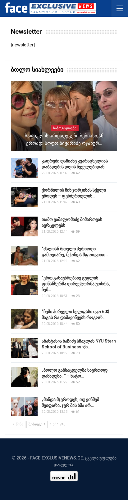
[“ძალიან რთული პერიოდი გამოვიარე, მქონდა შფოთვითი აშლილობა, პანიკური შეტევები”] (24, 256)
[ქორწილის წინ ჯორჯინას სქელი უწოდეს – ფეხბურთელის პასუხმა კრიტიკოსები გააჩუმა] (24, 197)
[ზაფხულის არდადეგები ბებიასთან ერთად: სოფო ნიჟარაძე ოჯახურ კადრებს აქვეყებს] (64, 116)
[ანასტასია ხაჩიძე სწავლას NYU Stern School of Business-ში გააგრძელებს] (24, 348)
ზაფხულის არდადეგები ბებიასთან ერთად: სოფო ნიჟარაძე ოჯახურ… (64, 139)
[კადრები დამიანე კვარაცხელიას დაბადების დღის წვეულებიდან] (24, 168)
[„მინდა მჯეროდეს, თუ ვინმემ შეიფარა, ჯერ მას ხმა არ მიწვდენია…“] (24, 406)
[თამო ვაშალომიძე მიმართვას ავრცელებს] (24, 226)
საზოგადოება (64, 128)
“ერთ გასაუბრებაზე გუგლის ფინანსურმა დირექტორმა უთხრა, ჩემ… (76, 283)
